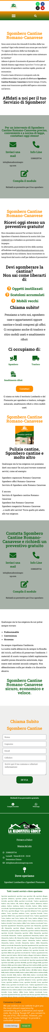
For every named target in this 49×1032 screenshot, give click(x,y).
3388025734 (6, 240)
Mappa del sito (24, 846)
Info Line (36, 152)
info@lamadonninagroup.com (30, 250)
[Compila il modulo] (24, 173)
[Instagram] (38, 8)
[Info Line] (36, 144)
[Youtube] (43, 8)
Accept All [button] (26, 1025)
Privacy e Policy (24, 839)
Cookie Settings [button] (11, 1025)
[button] (14, 16)
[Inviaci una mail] (13, 144)
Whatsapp (36, 806)
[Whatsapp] (38, 4)
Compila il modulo (24, 181)
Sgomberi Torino (32, 64)
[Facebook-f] (43, 4)
